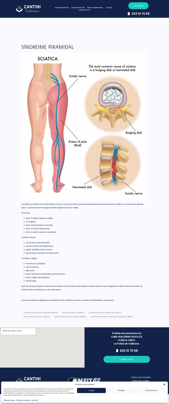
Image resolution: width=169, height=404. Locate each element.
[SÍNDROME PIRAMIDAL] (84, 126)
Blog (109, 8)
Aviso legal (34, 400)
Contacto (84, 10)
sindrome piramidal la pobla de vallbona (70, 316)
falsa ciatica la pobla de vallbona (36, 316)
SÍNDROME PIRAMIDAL (47, 46)
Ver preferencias (151, 390)
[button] (164, 384)
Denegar (121, 390)
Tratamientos (95, 8)
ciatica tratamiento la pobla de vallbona (105, 312)
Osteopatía (78, 8)
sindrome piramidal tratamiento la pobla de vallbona (112, 316)
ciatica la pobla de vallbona (73, 312)
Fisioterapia (62, 8)
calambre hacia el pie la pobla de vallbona (40, 312)
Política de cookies (9, 400)
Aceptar (91, 390)
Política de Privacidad (23, 400)
